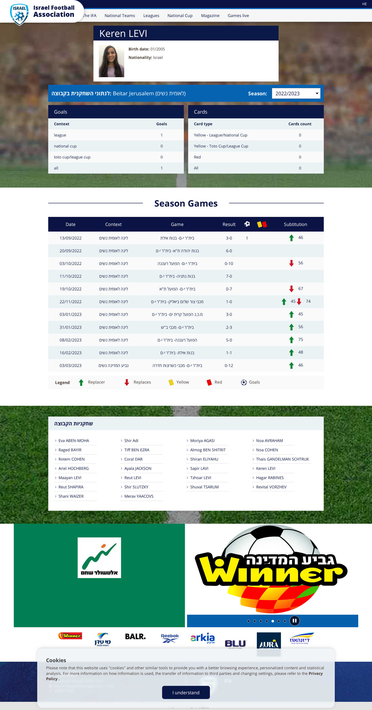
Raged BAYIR (70, 449)
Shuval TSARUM (204, 486)
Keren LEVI (265, 468)
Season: (257, 93)
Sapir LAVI (199, 468)
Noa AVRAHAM (269, 440)
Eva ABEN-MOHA (74, 440)
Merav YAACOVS (138, 496)
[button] (295, 621)
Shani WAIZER (71, 496)
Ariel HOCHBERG (74, 468)
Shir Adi (131, 440)
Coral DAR (133, 459)
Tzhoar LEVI (200, 477)
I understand (186, 692)
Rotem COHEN (72, 459)
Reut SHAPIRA (71, 486)
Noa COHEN (267, 449)
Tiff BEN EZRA (136, 449)
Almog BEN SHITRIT (208, 449)
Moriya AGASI (202, 440)
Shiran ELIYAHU (204, 459)
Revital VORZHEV (271, 486)
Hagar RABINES (270, 477)
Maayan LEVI (70, 477)
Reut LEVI (132, 477)
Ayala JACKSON (138, 468)
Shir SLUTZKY (136, 486)
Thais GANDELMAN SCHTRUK (282, 459)
